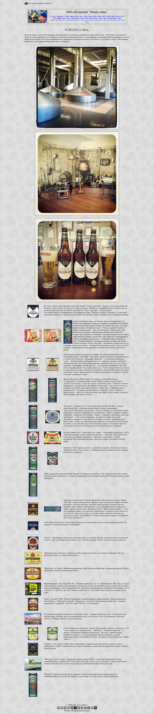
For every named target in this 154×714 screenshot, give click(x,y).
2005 (94, 16)
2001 (76, 16)
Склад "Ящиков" (57, 16)
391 (78, 20)
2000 (71, 16)
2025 (114, 18)
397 (100, 20)
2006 (99, 16)
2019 (86, 18)
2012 (54, 18)
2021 (96, 18)
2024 (109, 18)
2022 (100, 18)
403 (122, 20)
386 (60, 20)
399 (108, 20)
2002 (80, 16)
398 (104, 20)
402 (119, 20)
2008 (108, 16)
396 (97, 20)
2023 (105, 18)
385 (56, 20)
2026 (119, 18)
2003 (85, 16)
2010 (117, 16)
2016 (73, 18)
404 (87, 22)
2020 (91, 18)
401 (115, 20)
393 (86, 20)
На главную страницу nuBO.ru (39, 3)
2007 (103, 16)
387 (64, 20)
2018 (82, 18)
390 (75, 20)
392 (82, 20)
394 (89, 20)
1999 (67, 16)
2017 (77, 18)
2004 (90, 16)
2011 (122, 16)
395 (93, 20)
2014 (63, 18)
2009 (113, 16)
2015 (68, 18)
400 (111, 20)
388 (67, 20)
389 (71, 20)
